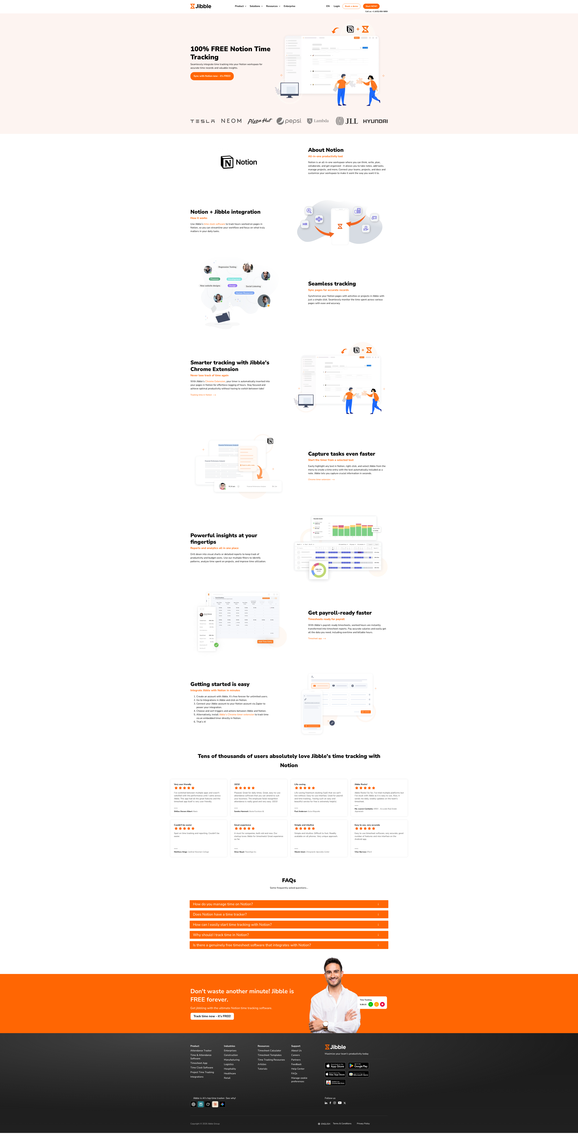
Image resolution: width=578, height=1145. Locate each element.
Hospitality (230, 1068)
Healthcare (230, 1073)
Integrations (197, 1076)
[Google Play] (358, 1065)
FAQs (294, 1073)
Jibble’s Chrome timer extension (236, 714)
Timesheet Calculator (269, 1050)
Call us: (376, 11)
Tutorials (262, 1068)
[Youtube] (340, 1103)
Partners (296, 1059)
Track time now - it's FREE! (212, 1016)
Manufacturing (231, 1059)
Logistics (229, 1064)
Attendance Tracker (201, 1050)
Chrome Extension (215, 381)
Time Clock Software (201, 1067)
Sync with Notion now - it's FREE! (212, 76)
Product (239, 6)
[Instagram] (334, 1103)
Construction (231, 1055)
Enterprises (230, 1050)
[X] (344, 1103)
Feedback (296, 1064)
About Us (296, 1050)
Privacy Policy (363, 1123)
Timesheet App (198, 1063)
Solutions (255, 6)
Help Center (298, 1068)
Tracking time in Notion (201, 394)
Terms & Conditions (342, 1123)
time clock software (214, 224)
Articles (262, 1064)
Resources (272, 6)
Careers (295, 1055)
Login (337, 6)
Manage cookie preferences (299, 1079)
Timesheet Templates (270, 1055)
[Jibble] (200, 6)
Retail (227, 1078)
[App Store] (335, 1065)
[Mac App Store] (335, 1074)
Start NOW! (371, 6)
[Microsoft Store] (358, 1074)
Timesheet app (315, 638)
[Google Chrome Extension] (335, 1082)
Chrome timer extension (319, 479)
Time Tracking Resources (271, 1059)
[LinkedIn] (326, 1103)
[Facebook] (330, 1103)
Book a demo (351, 6)
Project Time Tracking (202, 1072)
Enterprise (289, 6)
